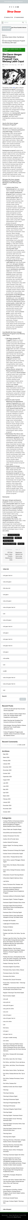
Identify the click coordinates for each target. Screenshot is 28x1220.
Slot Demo (6, 1028)
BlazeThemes (17, 1217)
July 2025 (5, 783)
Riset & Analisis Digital (9, 996)
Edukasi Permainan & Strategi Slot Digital (14, 850)
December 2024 (7, 805)
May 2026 (5, 754)
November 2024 (7, 808)
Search (4, 696)
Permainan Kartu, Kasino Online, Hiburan (13, 970)
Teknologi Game (7, 1133)
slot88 (4, 671)
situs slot (5, 1012)
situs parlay (6, 658)
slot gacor (21, 543)
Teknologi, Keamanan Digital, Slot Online (13, 1154)
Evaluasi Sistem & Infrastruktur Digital (13, 853)
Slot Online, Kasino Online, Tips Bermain (12, 50)
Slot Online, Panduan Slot (9, 1083)
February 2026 (6, 760)
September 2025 (7, 776)
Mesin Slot (18, 538)
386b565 (6, 64)
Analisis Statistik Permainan (10, 842)
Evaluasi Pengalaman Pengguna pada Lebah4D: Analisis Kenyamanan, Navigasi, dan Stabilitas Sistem (14, 733)
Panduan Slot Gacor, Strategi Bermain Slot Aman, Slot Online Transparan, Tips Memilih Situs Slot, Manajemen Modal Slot (14, 958)
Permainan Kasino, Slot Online (11, 973)
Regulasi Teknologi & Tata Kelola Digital (13, 992)
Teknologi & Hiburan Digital (10, 1096)
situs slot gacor (7, 582)
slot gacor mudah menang (10, 1037)
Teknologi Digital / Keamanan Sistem (12, 1115)
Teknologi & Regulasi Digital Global (12, 1109)
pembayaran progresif (10, 543)
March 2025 (6, 796)
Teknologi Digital (7, 1112)
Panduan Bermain (7, 930)
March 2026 (6, 757)
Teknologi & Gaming (8, 1093)
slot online (6, 1040)
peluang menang (8, 541)
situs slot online (7, 1021)
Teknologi (5, 1090)
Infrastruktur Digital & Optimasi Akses (13, 878)
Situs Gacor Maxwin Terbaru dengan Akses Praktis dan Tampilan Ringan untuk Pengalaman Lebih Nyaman (15, 715)
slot (4, 613)
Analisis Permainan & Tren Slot (11, 836)
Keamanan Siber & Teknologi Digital (12, 912)
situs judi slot (6, 1002)
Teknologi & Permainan (9, 1106)
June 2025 (5, 786)
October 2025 (6, 773)
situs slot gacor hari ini (9, 607)
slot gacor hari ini (7, 575)
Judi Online (6, 881)
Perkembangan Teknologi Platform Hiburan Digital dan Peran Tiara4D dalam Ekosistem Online (13, 1)
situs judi (5, 999)
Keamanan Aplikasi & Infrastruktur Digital (13, 896)
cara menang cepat (13, 535)
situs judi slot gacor (8, 1005)
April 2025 (5, 792)
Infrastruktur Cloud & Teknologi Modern (13, 875)
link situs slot (6, 588)
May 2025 (5, 789)
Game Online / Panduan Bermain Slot (12, 857)
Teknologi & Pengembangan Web (11, 1102)
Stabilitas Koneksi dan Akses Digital (12, 1086)
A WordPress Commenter (10, 744)
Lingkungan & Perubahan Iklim (11, 923)
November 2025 (7, 770)
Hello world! (22, 744)
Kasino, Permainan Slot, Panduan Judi (13, 884)
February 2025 (6, 799)
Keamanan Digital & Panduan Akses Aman (14, 902)
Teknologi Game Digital (9, 1136)
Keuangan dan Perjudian (9, 920)
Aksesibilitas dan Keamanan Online (12, 832)
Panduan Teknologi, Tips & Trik (11, 963)
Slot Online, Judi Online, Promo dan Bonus (14, 1062)
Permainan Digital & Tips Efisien (11, 966)
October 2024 (6, 812)
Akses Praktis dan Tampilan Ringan (12, 829)
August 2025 (6, 780)
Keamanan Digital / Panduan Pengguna (13, 899)
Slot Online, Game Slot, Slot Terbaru (12, 1059)
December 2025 (7, 767)
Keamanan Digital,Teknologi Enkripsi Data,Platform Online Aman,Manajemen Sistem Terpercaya (13, 907)
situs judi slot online (8, 1008)
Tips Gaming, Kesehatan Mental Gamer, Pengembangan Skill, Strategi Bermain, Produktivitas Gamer (13, 1169)
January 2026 (6, 764)
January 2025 (6, 802)
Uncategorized (7, 1186)
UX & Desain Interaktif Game (10, 1198)
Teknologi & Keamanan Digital (11, 1099)
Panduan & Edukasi (8, 927)
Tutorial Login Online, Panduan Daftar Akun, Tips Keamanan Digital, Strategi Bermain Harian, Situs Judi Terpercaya (14, 1181)
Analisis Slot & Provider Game (11, 839)
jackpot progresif (8, 538)
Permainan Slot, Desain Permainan (12, 979)
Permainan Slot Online (9, 976)
